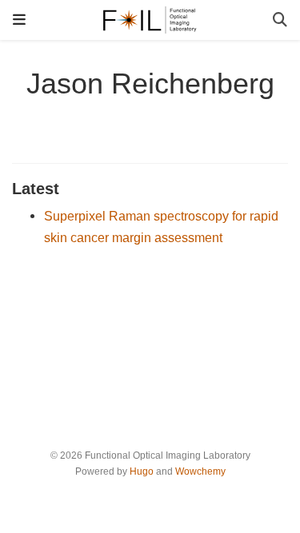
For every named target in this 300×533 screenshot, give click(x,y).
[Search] (280, 20)
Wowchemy (200, 471)
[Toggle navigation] (19, 19)
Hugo (142, 471)
